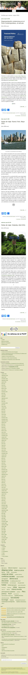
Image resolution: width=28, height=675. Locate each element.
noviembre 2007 (5, 537)
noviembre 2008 (5, 521)
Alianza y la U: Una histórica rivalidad (13, 368)
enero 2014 (4, 432)
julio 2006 (3, 541)
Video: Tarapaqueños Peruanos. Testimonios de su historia (12, 636)
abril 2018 (3, 396)
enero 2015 (4, 416)
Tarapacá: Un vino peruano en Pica (8, 356)
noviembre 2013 (5, 435)
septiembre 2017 (5, 398)
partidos (18, 591)
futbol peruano (12, 585)
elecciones (5, 581)
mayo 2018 (4, 395)
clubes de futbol (7, 574)
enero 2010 (4, 503)
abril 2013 (3, 446)
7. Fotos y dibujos (5, 556)
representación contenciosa (7, 595)
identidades (4, 587)
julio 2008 (3, 528)
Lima (15, 587)
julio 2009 (3, 513)
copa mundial (19, 576)
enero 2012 (4, 468)
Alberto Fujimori (12, 568)
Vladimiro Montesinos (21, 601)
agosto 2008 (4, 526)
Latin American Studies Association (8, 650)
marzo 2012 (4, 464)
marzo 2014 (4, 429)
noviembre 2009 (5, 506)
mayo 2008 (4, 531)
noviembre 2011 (5, 471)
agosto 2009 (4, 511)
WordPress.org (4, 344)
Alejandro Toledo (22, 568)
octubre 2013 (4, 437)
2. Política (3, 548)
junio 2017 (3, 401)
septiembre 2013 (5, 438)
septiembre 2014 (5, 420)
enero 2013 (4, 450)
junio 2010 (3, 497)
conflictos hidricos (18, 574)
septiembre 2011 (5, 474)
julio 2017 (3, 399)
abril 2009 (3, 518)
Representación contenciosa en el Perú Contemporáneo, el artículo (12, 22)
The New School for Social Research (8, 644)
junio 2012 (3, 459)
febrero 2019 (4, 388)
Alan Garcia (4, 568)
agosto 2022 (4, 377)
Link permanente (23, 115)
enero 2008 (4, 536)
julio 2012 (3, 458)
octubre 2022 (4, 373)
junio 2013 (3, 443)
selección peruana (5, 598)
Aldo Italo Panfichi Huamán (11, 216)
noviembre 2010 (5, 489)
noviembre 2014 (5, 419)
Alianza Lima (7, 570)
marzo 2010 (4, 502)
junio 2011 (3, 479)
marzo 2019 (4, 386)
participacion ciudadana (8, 591)
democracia (14, 579)
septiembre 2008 (5, 524)
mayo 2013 (4, 445)
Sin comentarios (17, 115)
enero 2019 (4, 390)
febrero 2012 (4, 466)
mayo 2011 (4, 481)
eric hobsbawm (13, 582)
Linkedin (3, 649)
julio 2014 (3, 424)
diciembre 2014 (4, 417)
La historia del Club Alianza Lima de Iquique (10, 351)
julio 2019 (3, 383)
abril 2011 (3, 482)
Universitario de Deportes (8, 601)
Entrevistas (5, 583)
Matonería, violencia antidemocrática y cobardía (16, 610)
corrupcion (5, 579)
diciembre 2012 (4, 451)
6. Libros (3, 554)
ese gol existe (21, 582)
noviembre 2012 (5, 453)
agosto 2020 (4, 382)
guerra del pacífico (22, 585)
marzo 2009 (4, 519)
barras (3, 572)
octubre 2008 (4, 523)
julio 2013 (3, 442)
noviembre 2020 (5, 378)
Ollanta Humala (17, 589)
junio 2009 (3, 515)
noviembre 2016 (5, 403)
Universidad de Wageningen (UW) (7, 275)
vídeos (3, 603)
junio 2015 (3, 411)
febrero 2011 (4, 485)
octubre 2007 (4, 539)
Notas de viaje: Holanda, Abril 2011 (13, 225)
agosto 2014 (4, 422)
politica (4, 594)
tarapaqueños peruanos (20, 600)
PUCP (10, 594)
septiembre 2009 (5, 510)
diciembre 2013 (4, 433)
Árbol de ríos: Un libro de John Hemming (9, 358)
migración (3, 589)
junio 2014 (3, 425)
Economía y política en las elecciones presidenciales (16, 608)
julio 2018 (3, 393)
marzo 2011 (4, 484)
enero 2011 (4, 487)
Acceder (3, 339)
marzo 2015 (4, 414)
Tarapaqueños (4, 647)
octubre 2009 (4, 508)
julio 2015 (3, 409)
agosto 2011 (4, 476)
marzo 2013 (4, 448)
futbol (4, 585)
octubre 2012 (4, 455)
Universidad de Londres (13, 80)
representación (16, 593)
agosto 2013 (4, 440)
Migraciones (21, 587)
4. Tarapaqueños (5, 551)
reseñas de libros (18, 595)
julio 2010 (3, 495)
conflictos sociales (8, 576)
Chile (8, 572)
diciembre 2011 (4, 469)
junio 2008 (3, 529)
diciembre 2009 (4, 505)
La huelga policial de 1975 (19, 365)
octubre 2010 (4, 490)
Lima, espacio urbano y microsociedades (9, 622)
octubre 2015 (4, 407)
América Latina (19, 570)
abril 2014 (3, 427)
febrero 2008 (4, 534)
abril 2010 (3, 500)
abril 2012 (3, 463)
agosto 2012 (4, 456)
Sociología (5, 600)
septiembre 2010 (5, 492)
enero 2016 (4, 406)
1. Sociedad (4, 546)
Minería (8, 589)
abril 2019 (3, 385)
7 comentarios (18, 219)
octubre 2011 (4, 472)
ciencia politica (14, 572)
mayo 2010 (4, 498)
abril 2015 (3, 412)
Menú (14, 10)
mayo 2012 (4, 461)
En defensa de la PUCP (15, 581)
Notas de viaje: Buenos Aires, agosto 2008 (14, 611)
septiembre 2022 (5, 375)
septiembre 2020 (5, 380)
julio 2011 (3, 477)
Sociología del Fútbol (5, 626)
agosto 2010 (4, 494)
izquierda (9, 587)
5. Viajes (24, 216)
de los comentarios (6, 342)
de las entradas (5, 341)
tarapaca (12, 600)
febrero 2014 (4, 430)
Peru (23, 591)
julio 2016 (3, 404)
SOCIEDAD (15, 597)
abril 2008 (3, 532)
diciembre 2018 (4, 391)
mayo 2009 (4, 516)
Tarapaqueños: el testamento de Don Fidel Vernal (11, 359)
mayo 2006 (4, 542)
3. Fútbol (3, 549)
